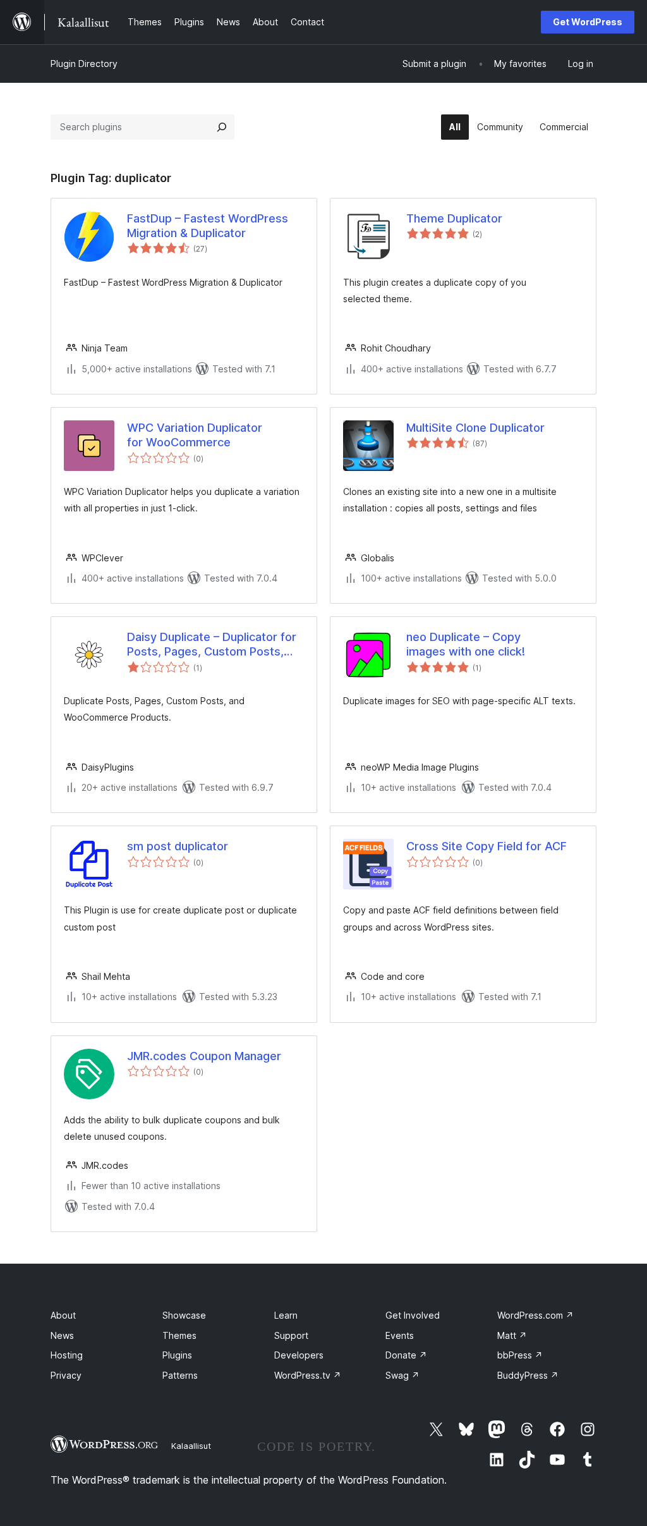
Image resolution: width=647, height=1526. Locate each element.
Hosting (67, 1355)
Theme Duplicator (454, 218)
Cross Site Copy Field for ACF (486, 846)
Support (291, 1335)
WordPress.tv (307, 1375)
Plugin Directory (84, 63)
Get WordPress (587, 21)
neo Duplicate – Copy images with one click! (465, 644)
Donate (406, 1355)
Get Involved (412, 1315)
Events (399, 1335)
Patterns (180, 1375)
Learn (286, 1315)
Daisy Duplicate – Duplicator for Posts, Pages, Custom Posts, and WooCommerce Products (211, 644)
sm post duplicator (177, 846)
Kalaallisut (191, 1446)
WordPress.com (535, 1315)
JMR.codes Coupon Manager (204, 1056)
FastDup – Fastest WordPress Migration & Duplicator (207, 226)
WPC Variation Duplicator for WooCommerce (194, 435)
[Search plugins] (221, 127)
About (63, 1315)
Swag (402, 1375)
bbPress (520, 1355)
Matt (512, 1335)
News (62, 1335)
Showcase (184, 1315)
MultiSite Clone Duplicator (475, 427)
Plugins (177, 1355)
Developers (299, 1355)
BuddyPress (528, 1375)
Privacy (66, 1375)
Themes (179, 1335)
